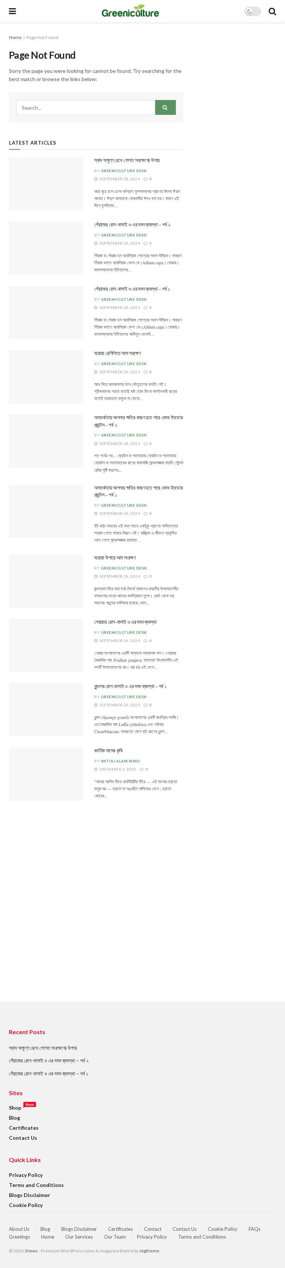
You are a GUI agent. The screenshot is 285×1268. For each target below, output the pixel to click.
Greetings (19, 1237)
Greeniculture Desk (124, 170)
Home (15, 37)
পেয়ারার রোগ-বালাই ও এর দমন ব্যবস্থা (125, 622)
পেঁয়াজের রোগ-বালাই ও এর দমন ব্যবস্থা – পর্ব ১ (132, 289)
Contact (152, 1229)
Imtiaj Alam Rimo (120, 761)
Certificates (24, 1128)
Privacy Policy (26, 1175)
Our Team (115, 1237)
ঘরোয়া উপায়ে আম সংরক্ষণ (114, 558)
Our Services (79, 1237)
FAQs (255, 1229)
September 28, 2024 (119, 179)
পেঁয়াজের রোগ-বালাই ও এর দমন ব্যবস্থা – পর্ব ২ (132, 225)
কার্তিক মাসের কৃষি (108, 751)
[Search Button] (165, 107)
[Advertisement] (142, 915)
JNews (31, 1251)
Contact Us (23, 1138)
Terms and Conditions (36, 1185)
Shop (15, 1107)
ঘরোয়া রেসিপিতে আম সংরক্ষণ (117, 353)
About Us (19, 1229)
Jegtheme (149, 1251)
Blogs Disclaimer (29, 1195)
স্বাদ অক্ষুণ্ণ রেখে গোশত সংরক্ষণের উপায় (127, 160)
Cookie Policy (26, 1205)
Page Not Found (42, 37)
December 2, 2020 (117, 769)
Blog (14, 1117)
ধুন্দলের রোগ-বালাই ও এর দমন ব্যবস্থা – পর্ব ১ (130, 686)
